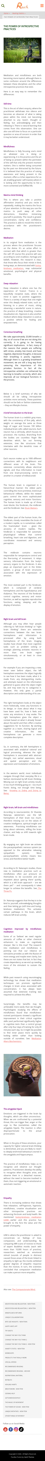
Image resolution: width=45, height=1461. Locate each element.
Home (7, 13)
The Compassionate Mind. (24, 1289)
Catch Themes (29, 1457)
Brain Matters (31, 508)
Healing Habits (18, 13)
